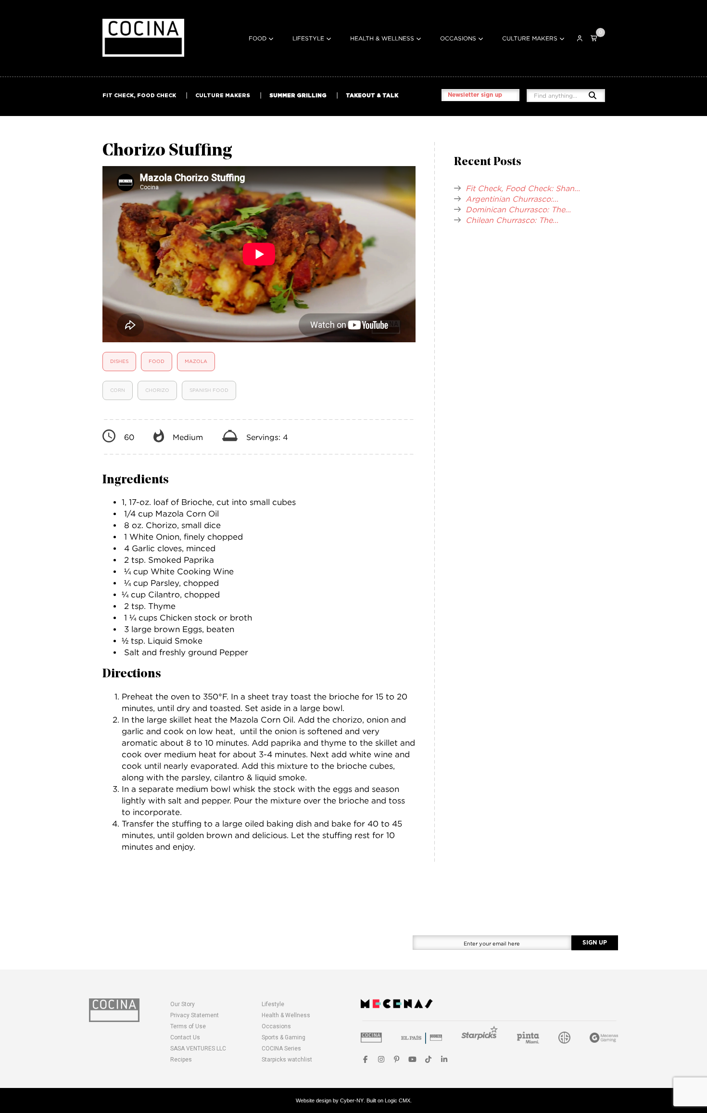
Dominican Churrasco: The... (518, 209)
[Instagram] (381, 1059)
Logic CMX (397, 1100)
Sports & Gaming (283, 1037)
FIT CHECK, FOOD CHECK (139, 95)
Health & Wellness (382, 38)
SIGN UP (594, 942)
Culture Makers (529, 38)
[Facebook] (365, 1059)
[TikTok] (428, 1059)
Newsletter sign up (475, 95)
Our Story (182, 1004)
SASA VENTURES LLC (198, 1048)
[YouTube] (412, 1059)
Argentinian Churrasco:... (512, 198)
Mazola (196, 361)
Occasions (458, 38)
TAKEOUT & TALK (372, 95)
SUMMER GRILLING (298, 95)
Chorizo (157, 390)
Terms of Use (188, 1026)
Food (257, 38)
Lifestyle (308, 38)
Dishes (119, 361)
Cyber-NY (352, 1100)
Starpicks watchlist (287, 1059)
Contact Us (185, 1037)
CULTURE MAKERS (222, 95)
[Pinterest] (397, 1059)
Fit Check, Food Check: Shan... (523, 188)
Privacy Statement (194, 1015)
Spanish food (208, 390)
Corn (117, 390)
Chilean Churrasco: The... (512, 220)
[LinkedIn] (444, 1059)
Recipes (181, 1059)
